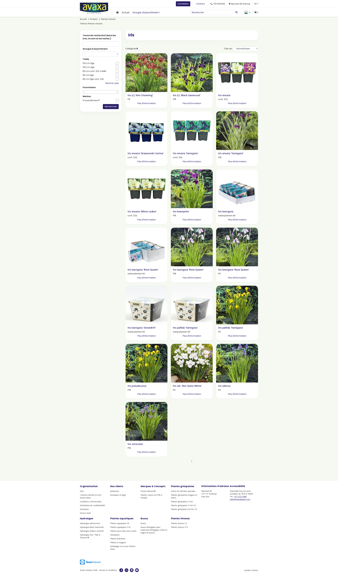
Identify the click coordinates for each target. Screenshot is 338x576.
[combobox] (101, 92)
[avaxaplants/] (126, 570)
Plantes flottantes (117, 538)
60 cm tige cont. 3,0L (93, 79)
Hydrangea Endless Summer (92, 531)
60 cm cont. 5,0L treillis (94, 71)
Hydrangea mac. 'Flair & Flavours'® (90, 536)
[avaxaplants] (121, 570)
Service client (85, 513)
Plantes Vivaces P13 (179, 527)
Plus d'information (146, 103)
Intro (82, 491)
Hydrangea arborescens (90, 523)
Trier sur (228, 48)
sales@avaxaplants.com (240, 499)
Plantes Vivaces (108, 19)
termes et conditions (108, 570)
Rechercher (111, 106)
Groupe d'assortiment (145, 12)
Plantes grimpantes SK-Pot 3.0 (184, 509)
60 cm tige (88, 75)
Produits (94, 19)
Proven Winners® (148, 491)
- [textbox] (84, 92)
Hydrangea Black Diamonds (92, 527)
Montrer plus (112, 83)
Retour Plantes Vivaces (91, 23)
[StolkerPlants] (137, 570)
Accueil (83, 19)
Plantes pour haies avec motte (123, 531)
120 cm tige (88, 63)
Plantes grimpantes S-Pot (182, 501)
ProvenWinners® (91, 100)
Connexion (183, 3)
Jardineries (114, 491)
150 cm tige (88, 67)
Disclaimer (84, 509)
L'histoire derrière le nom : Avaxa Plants (91, 496)
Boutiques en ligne (118, 495)
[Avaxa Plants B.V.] (94, 7)
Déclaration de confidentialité (92, 505)
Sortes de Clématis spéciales (183, 491)
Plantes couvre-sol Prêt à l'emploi (151, 496)
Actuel (125, 12)
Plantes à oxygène (118, 542)
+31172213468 (240, 496)
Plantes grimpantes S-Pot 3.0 (183, 505)
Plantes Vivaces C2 (179, 523)
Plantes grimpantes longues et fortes (184, 496)
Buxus (143, 523)
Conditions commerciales (91, 501)
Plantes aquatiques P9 (119, 523)
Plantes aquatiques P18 (120, 527)
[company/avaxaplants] (131, 570)
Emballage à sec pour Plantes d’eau (122, 547)
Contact (200, 3)
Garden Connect (251, 570)
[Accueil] (117, 12)
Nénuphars (115, 535)
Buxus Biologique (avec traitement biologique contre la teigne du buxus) (154, 530)
